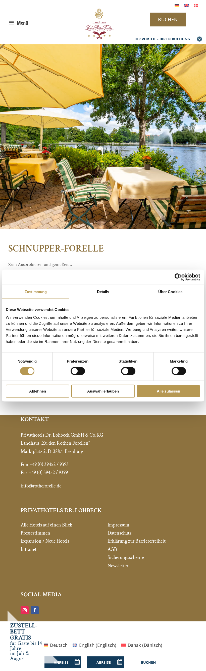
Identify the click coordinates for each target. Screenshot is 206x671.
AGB (112, 549)
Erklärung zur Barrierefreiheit (137, 541)
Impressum (118, 525)
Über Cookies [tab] (170, 291)
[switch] (78, 371)
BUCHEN (168, 19)
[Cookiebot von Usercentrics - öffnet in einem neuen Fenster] (178, 277)
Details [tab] (103, 291)
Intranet (28, 549)
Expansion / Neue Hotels (45, 541)
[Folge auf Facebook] (35, 610)
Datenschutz (119, 533)
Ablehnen (37, 391)
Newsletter (118, 565)
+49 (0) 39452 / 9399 (48, 472)
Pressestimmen (35, 533)
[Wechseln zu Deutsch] (177, 5)
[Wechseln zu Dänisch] (196, 5)
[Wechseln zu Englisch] (186, 5)
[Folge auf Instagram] (25, 610)
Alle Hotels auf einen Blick (46, 525)
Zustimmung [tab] (36, 291)
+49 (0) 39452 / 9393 (49, 464)
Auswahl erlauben (103, 391)
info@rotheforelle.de (41, 486)
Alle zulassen (168, 391)
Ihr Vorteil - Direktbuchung (162, 39)
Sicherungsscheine (126, 557)
